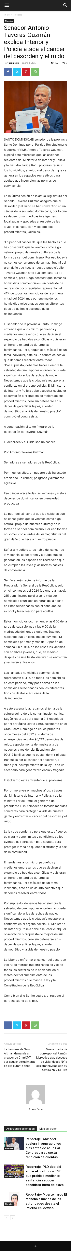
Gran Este (13, 62)
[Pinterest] (26, 72)
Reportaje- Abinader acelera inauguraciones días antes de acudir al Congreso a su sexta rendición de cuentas (43, 1148)
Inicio (7, 14)
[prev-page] (6, 1217)
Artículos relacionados (20, 1128)
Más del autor (48, 1128)
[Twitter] (17, 72)
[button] (6, 5)
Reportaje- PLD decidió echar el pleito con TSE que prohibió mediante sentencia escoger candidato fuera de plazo (45, 1176)
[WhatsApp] (35, 72)
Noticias (17, 14)
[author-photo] (35, 1103)
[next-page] (12, 1217)
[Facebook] (8, 72)
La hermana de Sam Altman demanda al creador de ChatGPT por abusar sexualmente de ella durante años (20, 1058)
